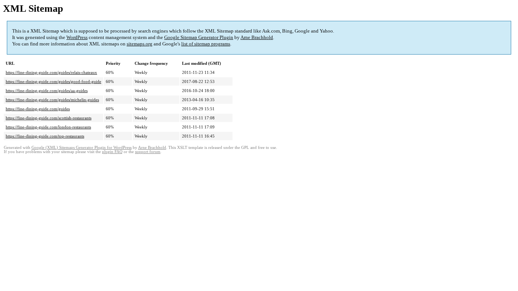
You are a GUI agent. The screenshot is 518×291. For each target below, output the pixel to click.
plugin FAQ (112, 152)
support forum (147, 152)
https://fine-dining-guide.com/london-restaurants (48, 127)
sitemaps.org (139, 44)
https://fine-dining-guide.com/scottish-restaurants (48, 118)
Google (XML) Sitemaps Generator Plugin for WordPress (81, 148)
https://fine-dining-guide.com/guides (38, 108)
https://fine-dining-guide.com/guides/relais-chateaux (51, 72)
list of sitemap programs (205, 44)
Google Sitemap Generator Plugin (198, 37)
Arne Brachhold (256, 37)
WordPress (77, 37)
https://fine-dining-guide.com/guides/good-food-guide (53, 81)
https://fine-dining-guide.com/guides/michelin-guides (52, 99)
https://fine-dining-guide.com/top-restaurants (45, 136)
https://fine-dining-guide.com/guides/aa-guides (47, 90)
